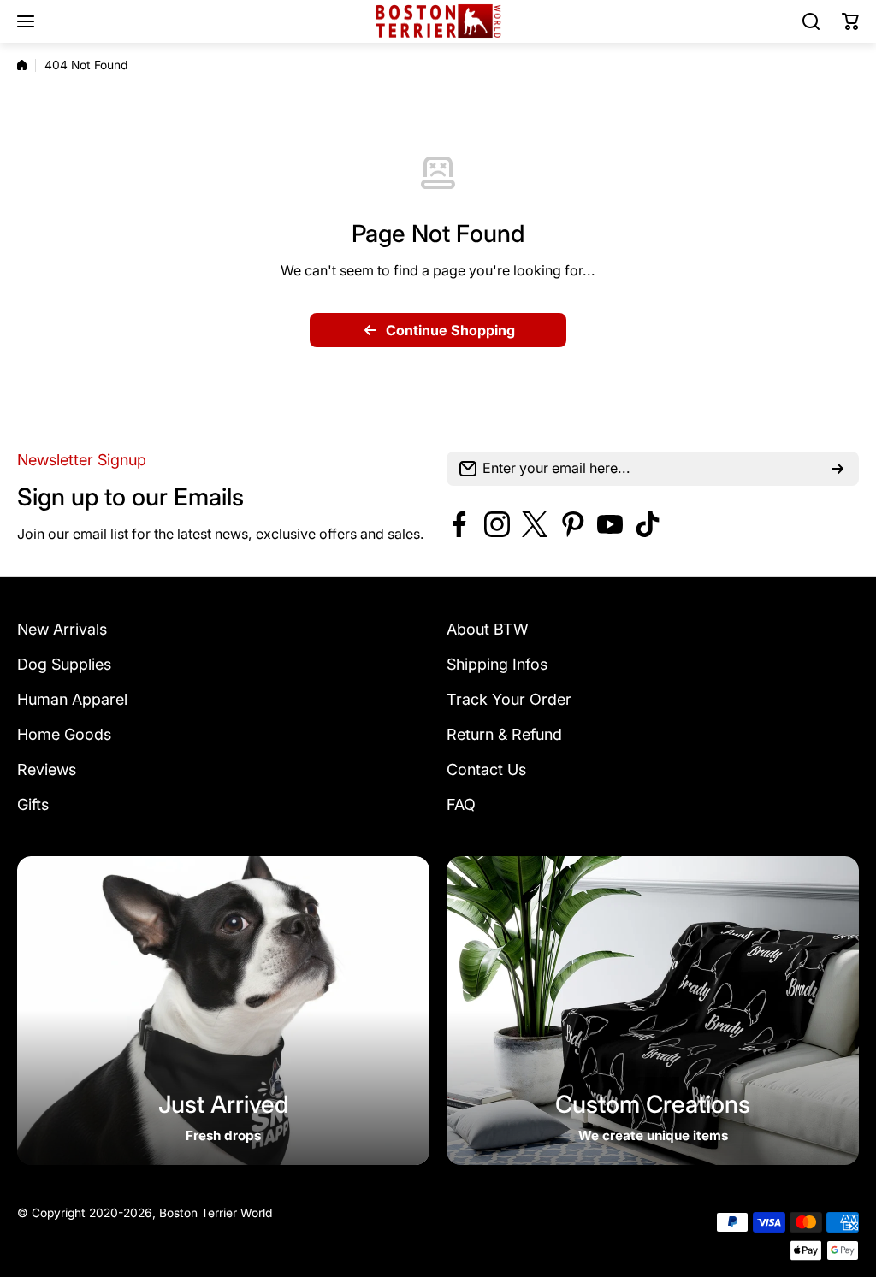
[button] (850, 21)
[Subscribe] (837, 469)
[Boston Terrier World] (438, 21)
